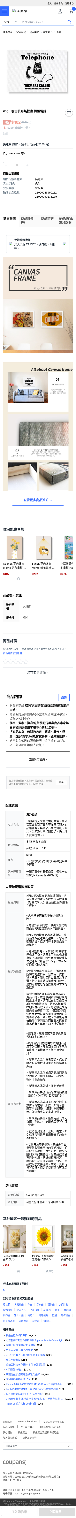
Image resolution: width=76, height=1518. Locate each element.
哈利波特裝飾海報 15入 (18, 1379)
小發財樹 (63, 1304)
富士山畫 (19, 1315)
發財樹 (67, 1310)
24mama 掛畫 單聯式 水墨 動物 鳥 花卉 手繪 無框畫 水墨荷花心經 (35, 1399)
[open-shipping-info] (36, 144)
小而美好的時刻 (14, 1369)
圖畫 (59, 32)
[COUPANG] (14, 1463)
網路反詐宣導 (30, 1437)
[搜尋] (69, 22)
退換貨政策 (9, 1427)
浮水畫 (39, 1304)
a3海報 (47, 1310)
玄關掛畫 (19, 1304)
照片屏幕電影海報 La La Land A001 (24, 1394)
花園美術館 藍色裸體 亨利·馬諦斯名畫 (25, 1364)
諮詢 (64, 697)
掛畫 (57, 1310)
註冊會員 (58, 3)
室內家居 (21, 32)
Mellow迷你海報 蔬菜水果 (19, 1350)
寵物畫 (35, 1321)
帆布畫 (6, 1315)
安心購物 (7, 1432)
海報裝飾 (43, 1315)
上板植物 (34, 1310)
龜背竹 (31, 1315)
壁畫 (54, 1315)
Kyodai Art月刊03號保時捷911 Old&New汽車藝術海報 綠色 (36, 1384)
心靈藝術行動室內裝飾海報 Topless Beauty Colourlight (34, 1340)
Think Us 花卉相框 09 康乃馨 (21, 1403)
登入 (50, 3)
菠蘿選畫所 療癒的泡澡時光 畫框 (23, 1374)
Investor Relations (27, 1421)
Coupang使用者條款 (53, 1422)
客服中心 (69, 3)
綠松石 (6, 1304)
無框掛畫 (65, 1315)
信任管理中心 (27, 1427)
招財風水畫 (9, 1321)
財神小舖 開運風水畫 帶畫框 (20, 1345)
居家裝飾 (34, 32)
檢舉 (61, 782)
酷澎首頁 (7, 32)
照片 (5, 1290)
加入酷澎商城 (10, 1437)
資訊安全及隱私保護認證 (46, 1432)
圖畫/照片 (48, 32)
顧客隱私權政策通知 (50, 1427)
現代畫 (51, 1304)
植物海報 (7, 1310)
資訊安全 (22, 1432)
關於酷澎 (7, 1422)
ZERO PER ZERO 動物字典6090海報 (25, 1355)
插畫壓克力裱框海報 (16, 1335)
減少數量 (27, 165)
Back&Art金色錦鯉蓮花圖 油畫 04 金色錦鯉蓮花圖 (32, 1389)
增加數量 (6, 165)
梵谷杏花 (21, 1310)
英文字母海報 (13, 1360)
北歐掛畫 (23, 1321)
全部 (6, 22)
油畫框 (46, 1321)
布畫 (30, 1304)
